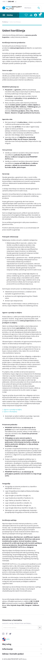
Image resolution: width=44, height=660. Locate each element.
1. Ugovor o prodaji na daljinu (12, 410)
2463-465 (8, 1)
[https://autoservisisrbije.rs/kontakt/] (4, 639)
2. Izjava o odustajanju (9, 412)
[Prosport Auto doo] (12, 7)
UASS (7, 639)
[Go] (40, 627)
